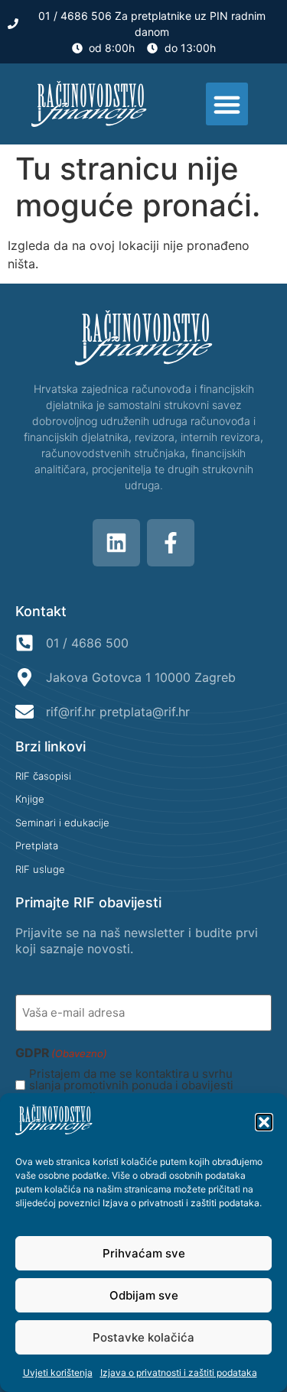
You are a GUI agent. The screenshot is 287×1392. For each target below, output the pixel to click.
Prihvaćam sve (144, 1253)
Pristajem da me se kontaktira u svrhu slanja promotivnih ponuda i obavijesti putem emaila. (131, 1085)
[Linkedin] (116, 542)
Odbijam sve (143, 1295)
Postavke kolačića (143, 1337)
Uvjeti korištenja (58, 1372)
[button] (264, 1122)
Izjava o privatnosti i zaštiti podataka (181, 1203)
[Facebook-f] (170, 542)
